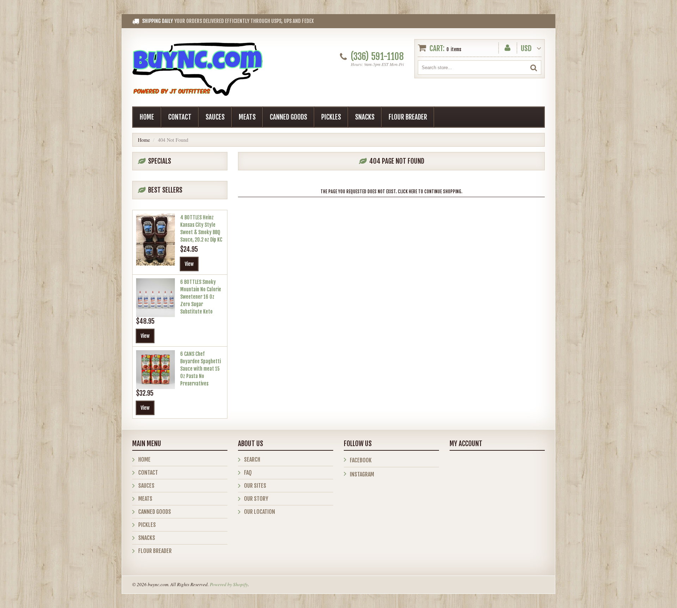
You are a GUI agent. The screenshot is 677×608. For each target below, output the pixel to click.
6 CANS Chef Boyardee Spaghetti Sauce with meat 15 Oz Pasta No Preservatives (200, 369)
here (413, 191)
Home (147, 117)
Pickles (331, 117)
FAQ (248, 472)
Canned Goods (288, 117)
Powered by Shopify (229, 584)
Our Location (259, 511)
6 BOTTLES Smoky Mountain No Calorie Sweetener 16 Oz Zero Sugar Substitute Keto (200, 297)
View (189, 264)
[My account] (508, 46)
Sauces (215, 117)
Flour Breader (408, 117)
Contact (179, 117)
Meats (247, 117)
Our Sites (255, 485)
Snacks (364, 117)
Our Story (256, 498)
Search (252, 459)
